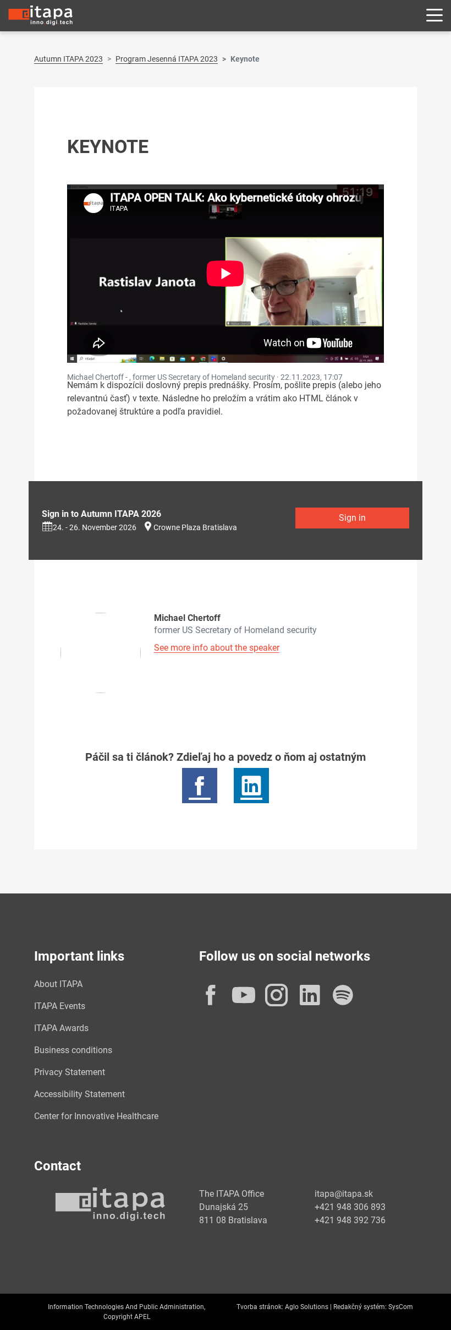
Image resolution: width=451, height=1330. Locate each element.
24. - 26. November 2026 (94, 527)
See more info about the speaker (216, 647)
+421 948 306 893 (350, 1207)
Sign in (352, 518)
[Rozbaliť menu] (434, 16)
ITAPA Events (59, 1006)
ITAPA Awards (61, 1028)
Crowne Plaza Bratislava (195, 527)
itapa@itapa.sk (344, 1194)
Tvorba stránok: (260, 1307)
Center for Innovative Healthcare (96, 1116)
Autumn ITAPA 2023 (68, 58)
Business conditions (73, 1050)
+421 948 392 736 (350, 1220)
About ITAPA (58, 984)
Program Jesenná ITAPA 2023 (167, 58)
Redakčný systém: (360, 1307)
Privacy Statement (69, 1072)
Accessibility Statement (79, 1094)
